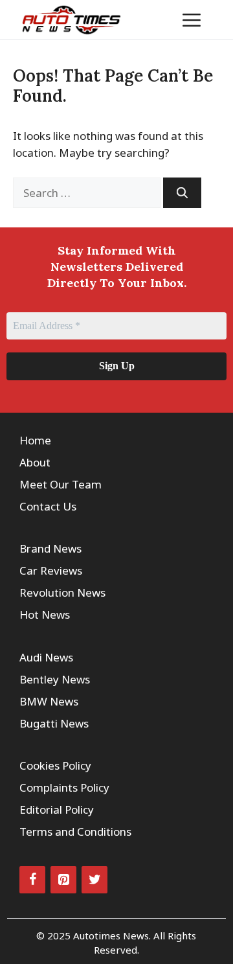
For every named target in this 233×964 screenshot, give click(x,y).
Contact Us (47, 506)
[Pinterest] (63, 879)
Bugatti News (54, 723)
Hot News (44, 614)
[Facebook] (32, 879)
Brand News (50, 548)
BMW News (48, 701)
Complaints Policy (64, 787)
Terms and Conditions (75, 831)
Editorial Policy (56, 809)
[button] (152, 19)
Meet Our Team (60, 484)
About (34, 462)
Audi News (46, 657)
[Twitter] (94, 879)
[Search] (182, 193)
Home (35, 440)
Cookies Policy (55, 765)
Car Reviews (50, 570)
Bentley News (54, 679)
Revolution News (62, 592)
